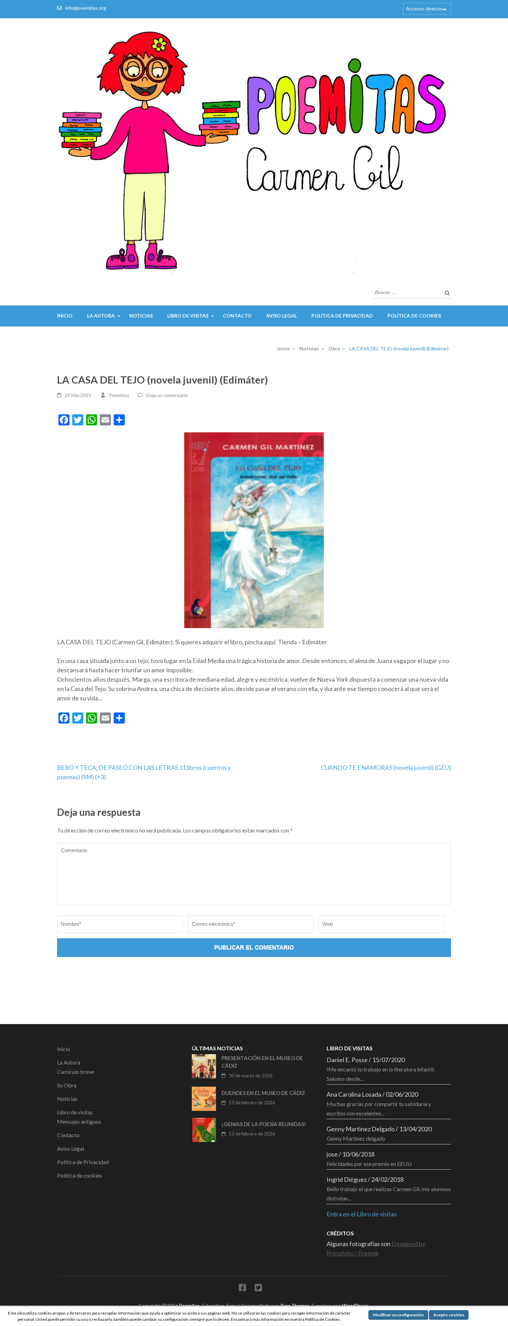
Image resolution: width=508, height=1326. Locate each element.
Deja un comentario (167, 395)
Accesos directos (425, 8)
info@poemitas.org (85, 8)
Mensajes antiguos (79, 1121)
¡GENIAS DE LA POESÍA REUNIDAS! (264, 1124)
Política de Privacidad (342, 316)
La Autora (101, 316)
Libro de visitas (187, 316)
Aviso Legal (281, 316)
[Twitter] (258, 1289)
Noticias (141, 316)
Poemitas (119, 395)
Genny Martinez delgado (356, 1138)
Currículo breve (75, 1071)
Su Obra (66, 1085)
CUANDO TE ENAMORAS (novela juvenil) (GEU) (386, 767)
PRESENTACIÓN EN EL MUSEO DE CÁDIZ (262, 1062)
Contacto (237, 316)
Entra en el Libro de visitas (362, 1214)
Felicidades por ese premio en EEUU (369, 1163)
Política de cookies (414, 316)
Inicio (65, 316)
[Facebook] (242, 1289)
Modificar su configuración (398, 1314)
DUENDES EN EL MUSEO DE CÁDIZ (263, 1093)
